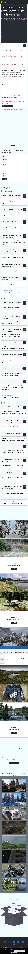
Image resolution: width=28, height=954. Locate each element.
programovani (5, 44)
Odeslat (4, 179)
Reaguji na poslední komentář (11, 161)
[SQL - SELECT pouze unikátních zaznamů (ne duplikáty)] (14, 23)
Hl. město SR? (4, 173)
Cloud (4, 2)
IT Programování (21, 109)
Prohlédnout (14, 568)
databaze (14, 44)
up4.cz (17, 947)
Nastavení (14, 952)
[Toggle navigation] (25, 2)
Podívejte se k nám (14, 763)
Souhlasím (17, 951)
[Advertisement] (14, 127)
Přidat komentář (8, 106)
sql (10, 44)
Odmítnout (22, 951)
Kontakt (23, 947)
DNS (12, 947)
